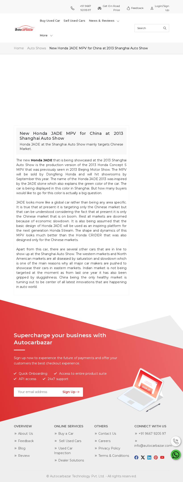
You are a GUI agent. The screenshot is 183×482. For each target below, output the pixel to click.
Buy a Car (65, 434)
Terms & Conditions (113, 456)
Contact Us (107, 434)
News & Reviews (102, 20)
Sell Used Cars (74, 20)
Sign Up (68, 392)
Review (24, 456)
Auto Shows (36, 48)
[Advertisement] (91, 87)
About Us (25, 434)
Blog (21, 448)
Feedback (137, 8)
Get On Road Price (111, 8)
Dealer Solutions (71, 460)
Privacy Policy (109, 448)
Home (19, 48)
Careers (104, 441)
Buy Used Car (50, 20)
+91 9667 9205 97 (152, 434)
